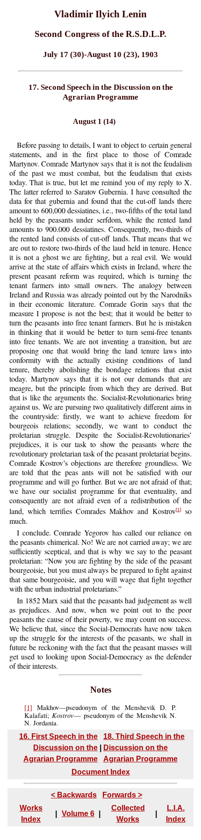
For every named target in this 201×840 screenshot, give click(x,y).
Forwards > (122, 795)
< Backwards (74, 795)
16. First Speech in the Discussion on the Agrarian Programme (58, 747)
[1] (178, 509)
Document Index (101, 772)
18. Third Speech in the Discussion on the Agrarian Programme (144, 747)
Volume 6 (78, 814)
